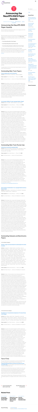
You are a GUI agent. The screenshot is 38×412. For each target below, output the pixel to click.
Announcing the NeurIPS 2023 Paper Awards (13, 16)
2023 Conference (18, 21)
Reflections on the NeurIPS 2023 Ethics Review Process (14, 399)
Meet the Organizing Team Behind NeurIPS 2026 (32, 18)
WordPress (16, 408)
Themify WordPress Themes (22, 408)
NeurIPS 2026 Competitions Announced (30, 34)
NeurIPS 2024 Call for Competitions (20, 386)
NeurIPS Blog (13, 407)
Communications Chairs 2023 (8, 21)
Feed (29, 12)
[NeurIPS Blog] (5, 4)
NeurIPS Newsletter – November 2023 (22, 398)
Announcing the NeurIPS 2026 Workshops (31, 24)
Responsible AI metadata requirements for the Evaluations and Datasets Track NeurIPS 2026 (32, 67)
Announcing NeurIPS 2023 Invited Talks (7, 386)
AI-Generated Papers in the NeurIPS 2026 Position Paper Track (32, 45)
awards (23, 21)
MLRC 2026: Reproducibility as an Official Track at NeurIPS (32, 59)
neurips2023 (14, 22)
